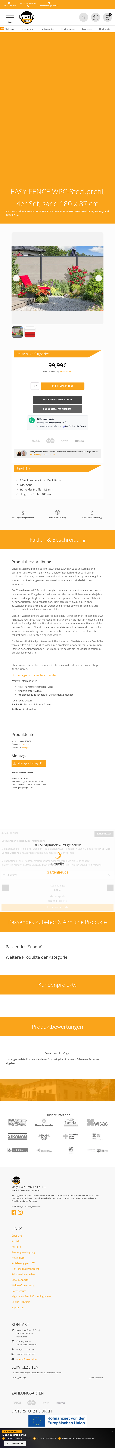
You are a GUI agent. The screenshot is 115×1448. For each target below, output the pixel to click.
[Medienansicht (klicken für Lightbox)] (57, 278)
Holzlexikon (18, 1257)
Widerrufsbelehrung (23, 1285)
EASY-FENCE (42, 211)
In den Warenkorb (62, 386)
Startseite (10, 211)
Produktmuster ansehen (57, 409)
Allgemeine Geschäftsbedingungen (31, 1296)
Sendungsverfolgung (23, 1252)
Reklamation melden (23, 1274)
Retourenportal (20, 1280)
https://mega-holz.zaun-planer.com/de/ (34, 675)
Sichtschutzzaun (25, 211)
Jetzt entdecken (15, 1443)
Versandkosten (66, 371)
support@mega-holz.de (49, 5)
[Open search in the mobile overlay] (83, 17)
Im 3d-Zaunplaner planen (57, 399)
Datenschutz (19, 1291)
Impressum (18, 1307)
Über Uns (17, 1235)
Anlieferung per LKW (23, 1263)
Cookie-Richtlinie (21, 1302)
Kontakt (16, 1241)
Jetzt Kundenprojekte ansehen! (42, 455)
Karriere (16, 1246)
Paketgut (25, 747)
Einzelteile (55, 211)
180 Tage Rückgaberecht (25, 1268)
